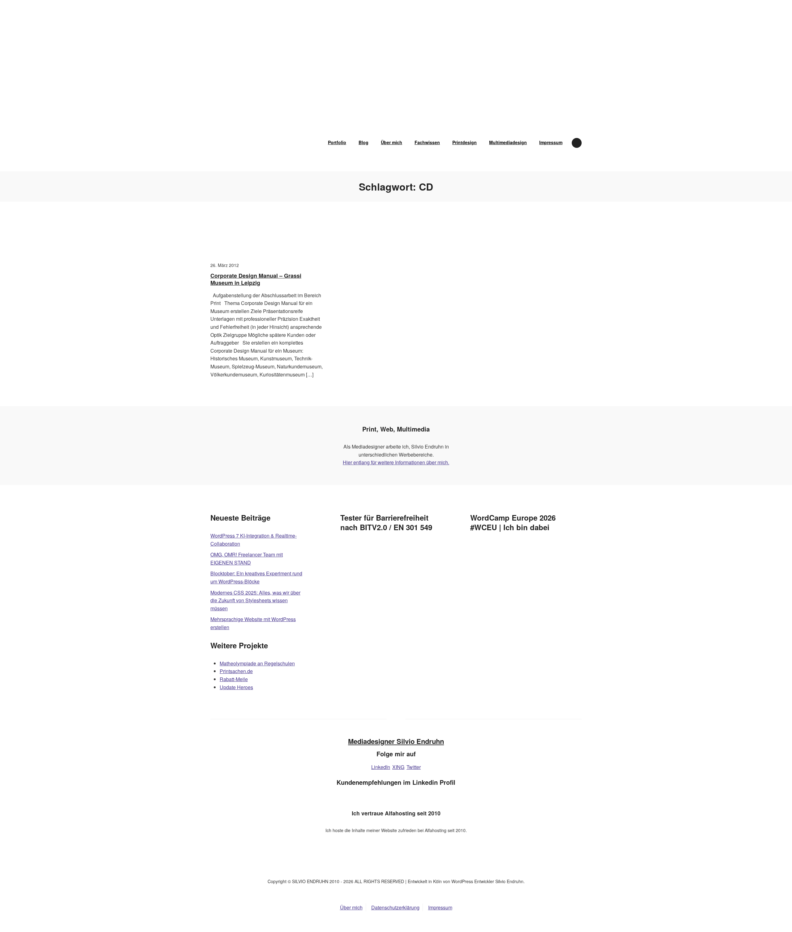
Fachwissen (427, 142)
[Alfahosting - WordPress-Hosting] (396, 863)
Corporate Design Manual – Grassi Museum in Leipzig (255, 279)
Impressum (550, 142)
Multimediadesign (508, 142)
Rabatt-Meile (234, 679)
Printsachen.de (236, 671)
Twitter (414, 767)
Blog (363, 142)
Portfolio (337, 142)
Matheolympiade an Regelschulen (257, 663)
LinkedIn (380, 767)
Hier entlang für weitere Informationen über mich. (396, 462)
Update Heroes (236, 687)
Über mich (391, 142)
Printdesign (464, 142)
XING (398, 767)
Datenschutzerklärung (395, 907)
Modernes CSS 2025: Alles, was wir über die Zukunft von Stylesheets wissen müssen (255, 600)
